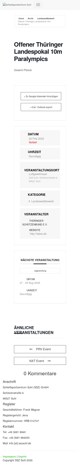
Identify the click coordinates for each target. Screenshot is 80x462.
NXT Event (36, 361)
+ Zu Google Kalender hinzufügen (41, 96)
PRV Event (43, 349)
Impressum (9, 456)
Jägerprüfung (40, 270)
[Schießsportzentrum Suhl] (17, 4)
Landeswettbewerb (45, 18)
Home (22, 18)
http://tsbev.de (38, 233)
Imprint (22, 456)
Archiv (30, 18)
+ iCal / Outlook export (41, 107)
